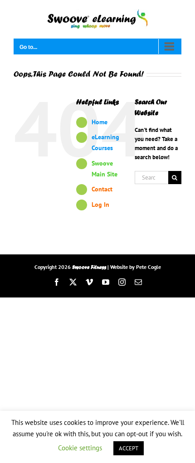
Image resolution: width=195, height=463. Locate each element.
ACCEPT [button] (128, 448)
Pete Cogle (148, 266)
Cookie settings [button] (80, 448)
